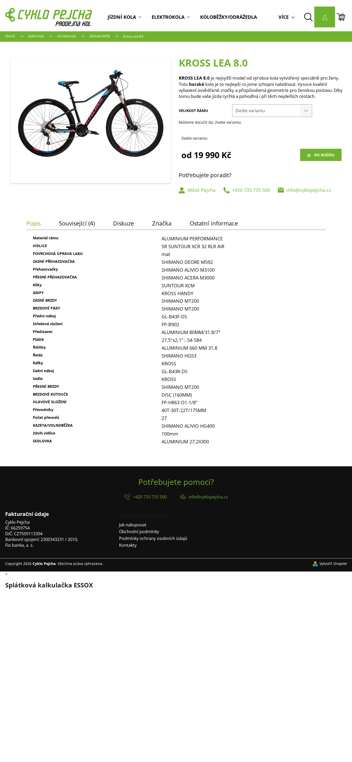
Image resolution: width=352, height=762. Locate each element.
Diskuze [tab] (123, 223)
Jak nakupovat (132, 525)
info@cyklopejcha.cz (309, 190)
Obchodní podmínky (139, 531)
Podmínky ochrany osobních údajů (153, 538)
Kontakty (128, 545)
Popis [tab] (33, 223)
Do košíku (324, 154)
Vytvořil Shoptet (333, 563)
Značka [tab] (161, 223)
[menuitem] (124, 17)
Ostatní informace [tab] (214, 223)
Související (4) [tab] (77, 223)
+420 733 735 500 (251, 190)
